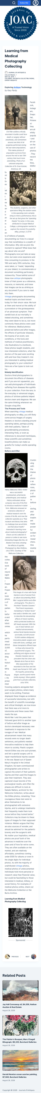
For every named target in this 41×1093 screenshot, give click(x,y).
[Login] (35, 3)
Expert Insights (11, 80)
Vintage (8, 296)
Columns (8, 78)
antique (17, 278)
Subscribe (24, 3)
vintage (22, 411)
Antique (17, 87)
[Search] (13, 2)
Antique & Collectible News (23, 78)
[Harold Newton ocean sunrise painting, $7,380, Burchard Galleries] (21, 1060)
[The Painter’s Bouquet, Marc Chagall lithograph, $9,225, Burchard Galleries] (21, 1025)
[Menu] (37, 23)
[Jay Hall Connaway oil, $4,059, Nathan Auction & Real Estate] (21, 990)
